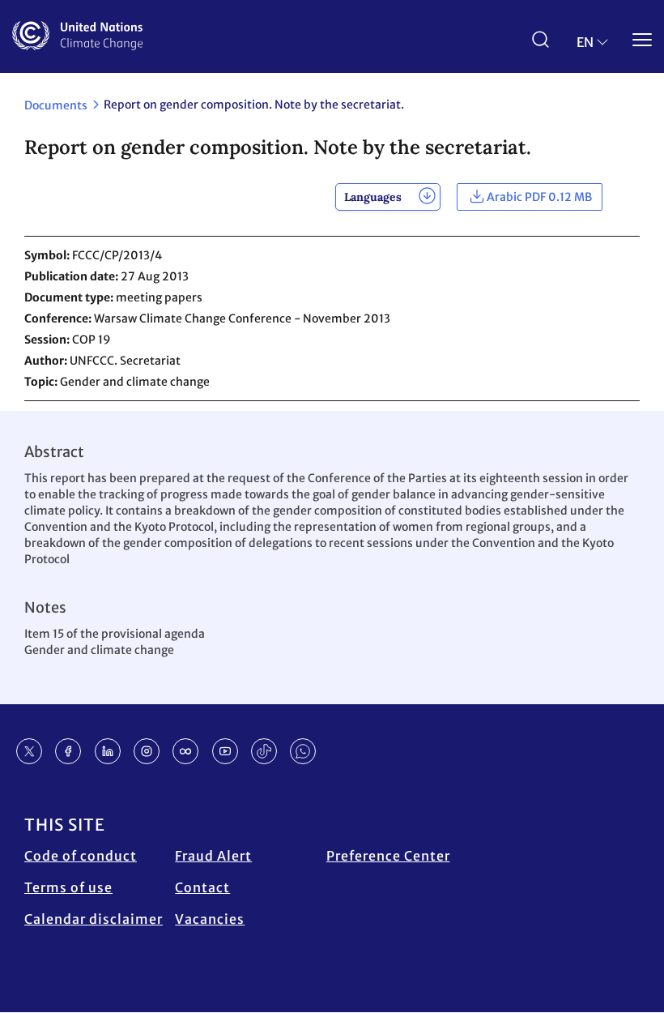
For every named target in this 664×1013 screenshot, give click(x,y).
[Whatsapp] (303, 751)
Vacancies (210, 919)
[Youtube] (225, 751)
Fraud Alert (213, 856)
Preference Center (388, 856)
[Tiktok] (264, 751)
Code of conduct (80, 856)
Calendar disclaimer (93, 919)
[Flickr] (185, 751)
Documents (55, 105)
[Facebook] (68, 751)
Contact (202, 887)
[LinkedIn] (108, 751)
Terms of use (68, 887)
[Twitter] (29, 751)
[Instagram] (147, 751)
